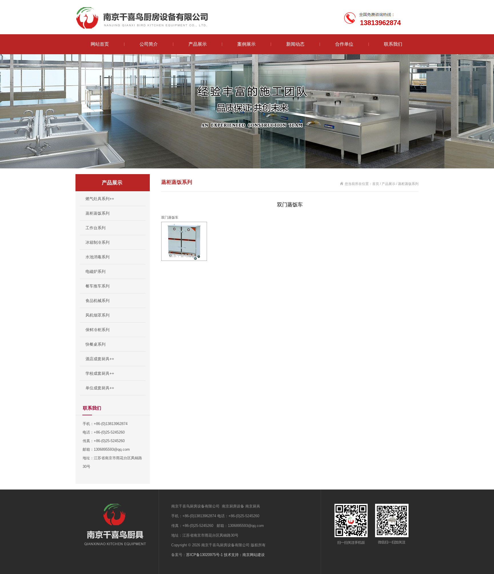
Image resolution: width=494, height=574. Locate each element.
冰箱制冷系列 (97, 242)
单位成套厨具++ (99, 388)
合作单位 (344, 44)
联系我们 (393, 44)
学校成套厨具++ (99, 373)
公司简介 (149, 44)
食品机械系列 (97, 300)
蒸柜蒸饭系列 (97, 213)
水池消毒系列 (97, 257)
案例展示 (246, 44)
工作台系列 (95, 227)
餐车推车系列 (97, 286)
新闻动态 (295, 44)
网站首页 (100, 44)
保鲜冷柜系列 (97, 329)
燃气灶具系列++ (99, 198)
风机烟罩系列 (97, 315)
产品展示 (197, 44)
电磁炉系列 (95, 271)
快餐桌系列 (95, 344)
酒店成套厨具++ (99, 359)
